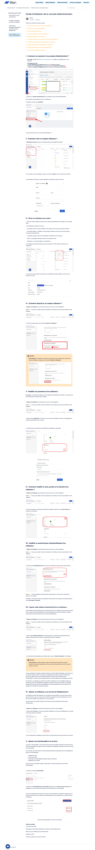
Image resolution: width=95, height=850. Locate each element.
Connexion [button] (86, 2)
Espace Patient (39, 2)
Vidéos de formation (62, 2)
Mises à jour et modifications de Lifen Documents (37, 831)
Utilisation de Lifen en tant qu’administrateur (39, 7)
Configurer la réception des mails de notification (14, 21)
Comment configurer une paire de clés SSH (35, 836)
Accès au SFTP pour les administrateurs (14, 16)
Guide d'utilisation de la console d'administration (14, 35)
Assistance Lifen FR (11, 7)
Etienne (31, 17)
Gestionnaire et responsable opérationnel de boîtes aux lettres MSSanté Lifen (14, 28)
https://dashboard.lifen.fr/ (46, 59)
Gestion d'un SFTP (30, 834)
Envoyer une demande (75, 2)
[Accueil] (10, 2)
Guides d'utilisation (50, 2)
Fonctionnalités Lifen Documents (22, 7)
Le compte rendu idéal (31, 826)
